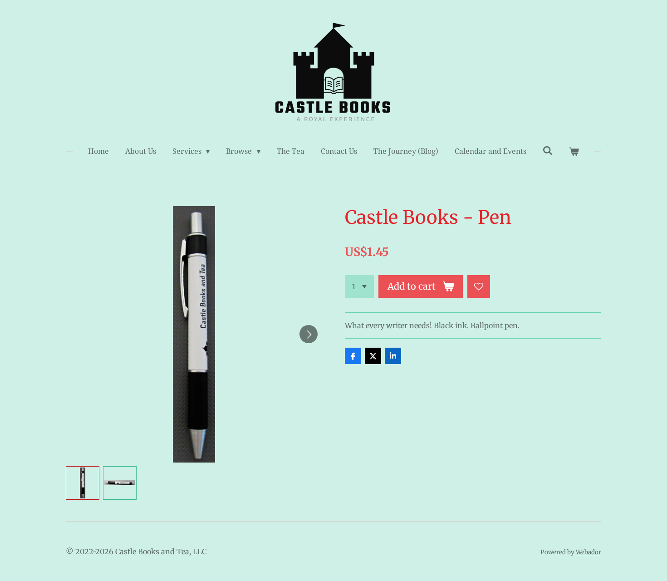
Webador (588, 552)
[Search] (548, 150)
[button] (82, 483)
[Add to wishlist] (478, 286)
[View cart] (574, 151)
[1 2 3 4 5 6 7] (359, 286)
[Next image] (308, 334)
